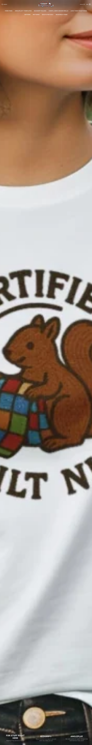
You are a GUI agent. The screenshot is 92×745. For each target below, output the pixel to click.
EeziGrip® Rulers (40, 11)
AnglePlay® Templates (23, 11)
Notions (27, 14)
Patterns (36, 14)
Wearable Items (61, 14)
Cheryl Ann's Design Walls (58, 11)
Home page (9, 11)
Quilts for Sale (47, 14)
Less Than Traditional (79, 11)
